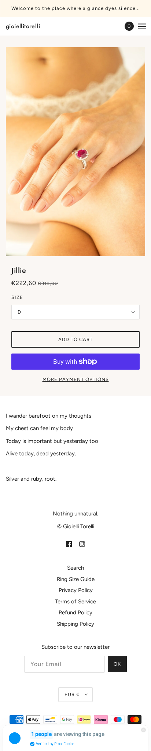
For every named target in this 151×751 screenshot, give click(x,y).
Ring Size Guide (76, 579)
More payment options (76, 379)
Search (75, 568)
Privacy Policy (76, 590)
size (17, 297)
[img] (69, 544)
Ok (117, 664)
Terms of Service (75, 601)
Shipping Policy (75, 624)
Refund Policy (75, 612)
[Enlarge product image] (75, 151)
